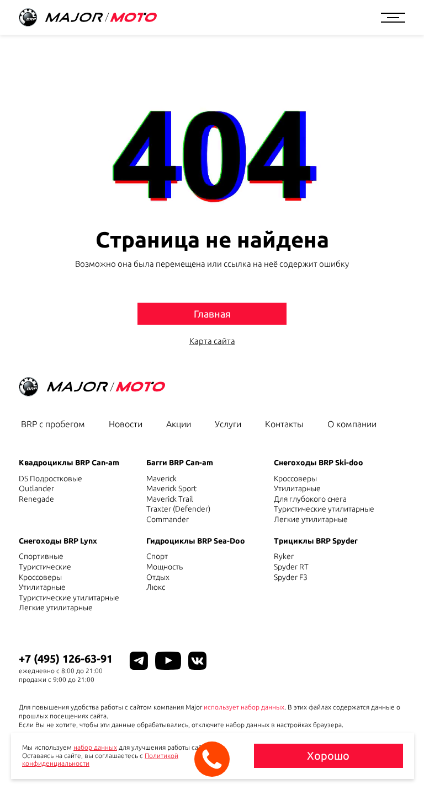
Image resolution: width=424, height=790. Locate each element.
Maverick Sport (171, 488)
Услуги (228, 424)
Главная (212, 313)
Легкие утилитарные (311, 519)
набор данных (95, 747)
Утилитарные (297, 488)
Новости (125, 424)
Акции (178, 424)
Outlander (36, 488)
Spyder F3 (291, 577)
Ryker (284, 556)
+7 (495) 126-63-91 (66, 658)
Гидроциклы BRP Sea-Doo (195, 540)
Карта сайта (212, 341)
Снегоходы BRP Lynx (58, 540)
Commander (167, 519)
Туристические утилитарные (324, 508)
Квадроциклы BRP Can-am (69, 462)
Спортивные (41, 556)
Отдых (157, 577)
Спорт (157, 556)
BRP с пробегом (53, 424)
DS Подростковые (50, 478)
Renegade (36, 499)
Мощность (164, 566)
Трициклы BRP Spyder (316, 540)
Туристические (45, 566)
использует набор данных (244, 707)
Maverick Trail (169, 499)
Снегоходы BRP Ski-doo (318, 462)
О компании (352, 424)
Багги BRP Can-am (179, 462)
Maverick (161, 478)
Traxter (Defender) (178, 508)
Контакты (284, 424)
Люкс (155, 587)
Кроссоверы (295, 478)
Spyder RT (291, 566)
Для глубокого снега (310, 499)
